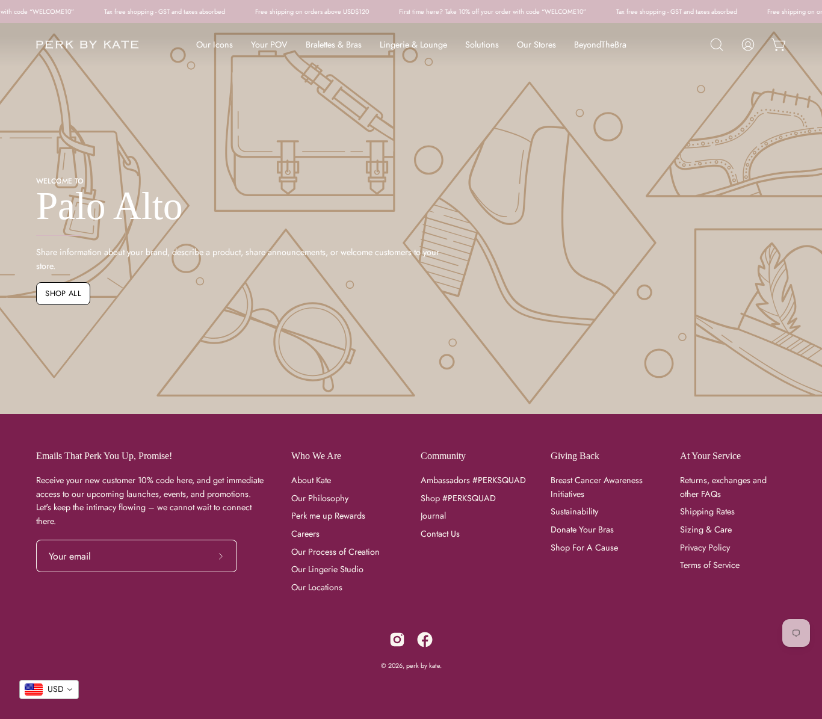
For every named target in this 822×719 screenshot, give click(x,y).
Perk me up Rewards (328, 516)
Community (443, 456)
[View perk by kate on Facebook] (425, 640)
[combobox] (49, 689)
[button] (716, 44)
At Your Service (710, 456)
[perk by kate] (87, 45)
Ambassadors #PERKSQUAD (473, 480)
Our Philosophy (319, 498)
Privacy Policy (705, 548)
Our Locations (316, 588)
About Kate (311, 480)
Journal (433, 516)
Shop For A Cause (584, 548)
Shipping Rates (707, 512)
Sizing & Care (706, 529)
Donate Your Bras (582, 529)
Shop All (63, 293)
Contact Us (440, 534)
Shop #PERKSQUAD (458, 498)
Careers (305, 534)
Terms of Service (710, 566)
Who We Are (316, 456)
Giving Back (575, 456)
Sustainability (574, 512)
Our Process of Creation (335, 552)
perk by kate (423, 665)
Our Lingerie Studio (327, 570)
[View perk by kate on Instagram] (397, 640)
